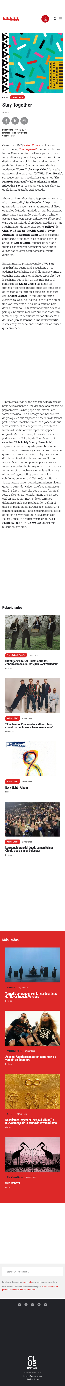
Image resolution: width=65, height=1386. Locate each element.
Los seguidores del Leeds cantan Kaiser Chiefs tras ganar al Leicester (29, 849)
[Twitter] (19, 1304)
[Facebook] (26, 1304)
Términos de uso (33, 1379)
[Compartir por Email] (24, 121)
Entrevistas (9, 731)
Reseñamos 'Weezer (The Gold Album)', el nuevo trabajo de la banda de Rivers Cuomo (31, 1121)
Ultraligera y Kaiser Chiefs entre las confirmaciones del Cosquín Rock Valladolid (31, 662)
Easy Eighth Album (16, 787)
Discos (8, 792)
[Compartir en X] (15, 121)
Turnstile (11, 987)
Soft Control (12, 1183)
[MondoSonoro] (11, 18)
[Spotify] (39, 1304)
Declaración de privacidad (32, 1376)
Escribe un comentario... (18, 1271)
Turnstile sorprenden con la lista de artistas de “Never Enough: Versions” (31, 995)
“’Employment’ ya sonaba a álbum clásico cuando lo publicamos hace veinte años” (29, 725)
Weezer (10, 1114)
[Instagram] (32, 1304)
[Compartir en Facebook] (6, 121)
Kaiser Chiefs (17, 97)
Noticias (8, 668)
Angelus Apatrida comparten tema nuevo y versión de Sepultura (30, 1058)
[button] (45, 19)
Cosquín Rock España (16, 655)
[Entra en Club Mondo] (32, 1362)
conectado (27, 1282)
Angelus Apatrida (14, 1051)
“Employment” (28, 149)
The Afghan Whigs (15, 1177)
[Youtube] (45, 1304)
